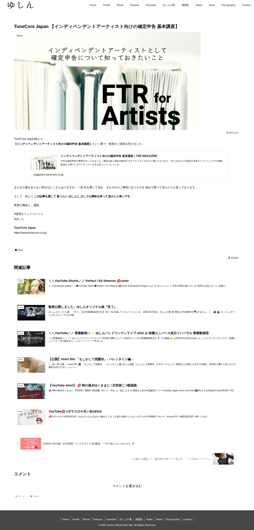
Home (65, 519)
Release (97, 519)
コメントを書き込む (127, 486)
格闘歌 (139, 519)
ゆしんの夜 (126, 519)
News (20, 250)
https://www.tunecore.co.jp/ (30, 232)
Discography (173, 519)
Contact (187, 519)
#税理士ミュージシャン (28, 213)
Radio (149, 519)
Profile (76, 519)
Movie (86, 519)
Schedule (111, 519)
